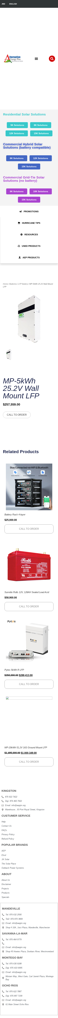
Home (5, 284)
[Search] (52, 59)
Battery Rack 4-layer (14, 514)
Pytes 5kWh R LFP (14, 670)
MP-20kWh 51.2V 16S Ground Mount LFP (25, 747)
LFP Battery (23, 284)
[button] (36, 58)
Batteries (13, 284)
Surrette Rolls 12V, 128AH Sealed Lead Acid (26, 592)
